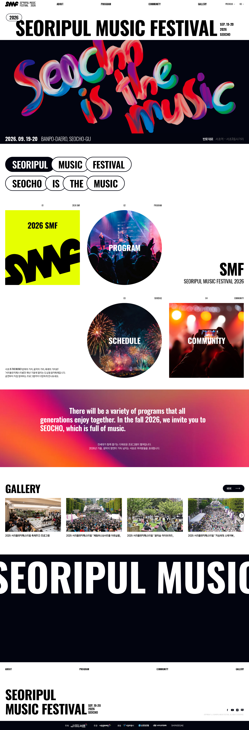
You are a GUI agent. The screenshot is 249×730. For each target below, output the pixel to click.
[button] (241, 515)
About (60, 4)
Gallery (202, 4)
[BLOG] (242, 709)
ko (241, 4)
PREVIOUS (229, 4)
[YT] (232, 709)
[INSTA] (237, 709)
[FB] (227, 709)
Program (106, 4)
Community (154, 4)
